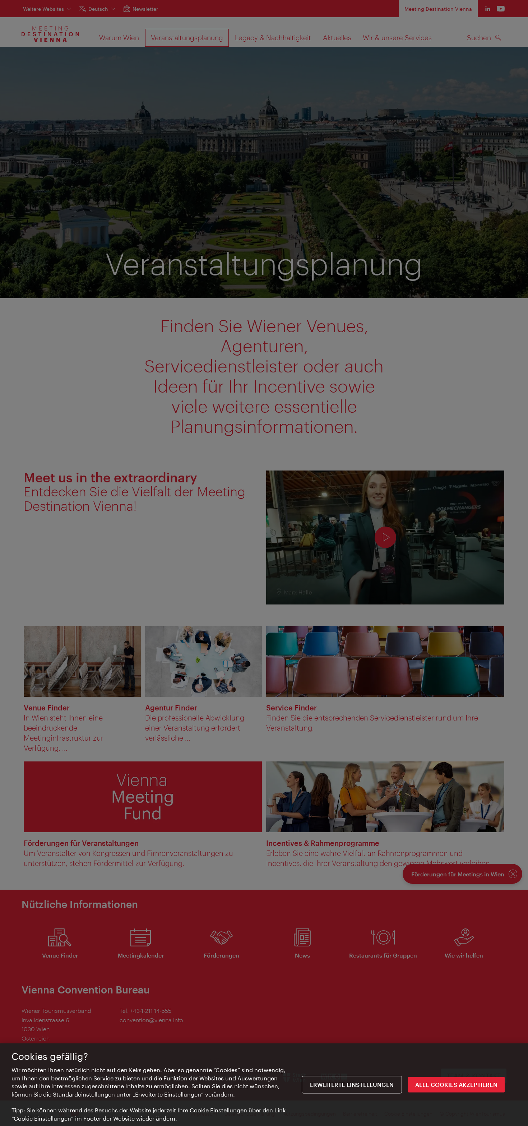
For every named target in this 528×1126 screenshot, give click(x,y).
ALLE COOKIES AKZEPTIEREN (456, 1084)
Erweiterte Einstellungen (352, 1084)
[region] (264, 1084)
